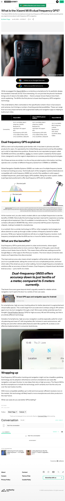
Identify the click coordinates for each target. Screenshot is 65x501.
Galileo (28, 154)
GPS (2, 407)
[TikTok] (63, 472)
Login (61, 1)
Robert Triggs (6, 19)
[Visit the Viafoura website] (60, 461)
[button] (32, 1)
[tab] (6, 432)
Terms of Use (26, 476)
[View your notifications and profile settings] (62, 431)
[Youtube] (53, 472)
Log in (56, 420)
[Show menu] (1, 1)
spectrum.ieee (8, 207)
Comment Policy (42, 416)
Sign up (61, 420)
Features (4, 405)
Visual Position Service (16, 312)
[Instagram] (48, 472)
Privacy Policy (5, 480)
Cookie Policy (26, 480)
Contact (25, 472)
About (3, 472)
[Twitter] (58, 472)
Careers (3, 476)
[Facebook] (44, 472)
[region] (32, 440)
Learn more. (47, 8)
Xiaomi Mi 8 (21, 91)
